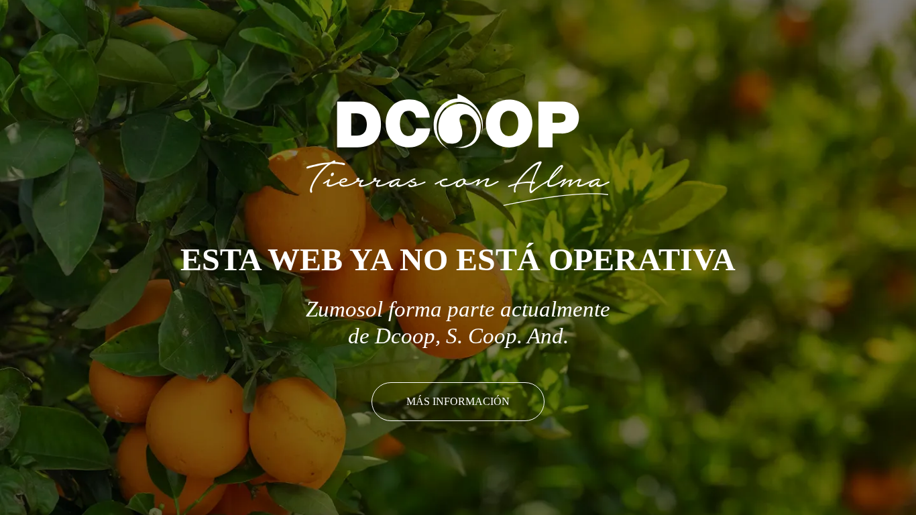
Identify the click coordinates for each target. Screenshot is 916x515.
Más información (458, 401)
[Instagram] (889, 26)
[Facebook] (865, 26)
